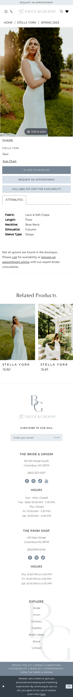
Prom (36, 614)
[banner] (36, 11)
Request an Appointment (36, 179)
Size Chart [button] (9, 161)
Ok (69, 686)
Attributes (14, 200)
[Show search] (61, 11)
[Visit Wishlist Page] (67, 11)
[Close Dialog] (3, 686)
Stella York (26, 22)
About (36, 641)
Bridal (36, 608)
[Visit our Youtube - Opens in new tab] (46, 481)
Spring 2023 (50, 22)
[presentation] (17, 332)
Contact (37, 647)
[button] (6, 11)
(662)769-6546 (36, 549)
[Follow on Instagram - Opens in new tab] (36, 558)
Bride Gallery (36, 634)
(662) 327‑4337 (36, 472)
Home (8, 22)
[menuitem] (6, 11)
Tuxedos (36, 628)
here (42, 694)
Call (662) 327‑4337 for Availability (36, 189)
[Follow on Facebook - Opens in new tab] (30, 558)
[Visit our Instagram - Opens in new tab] (33, 481)
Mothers (36, 621)
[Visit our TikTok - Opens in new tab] (40, 481)
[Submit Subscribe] (57, 437)
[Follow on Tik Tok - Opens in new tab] (43, 558)
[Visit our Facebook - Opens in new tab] (27, 481)
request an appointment (36, 2)
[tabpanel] (36, 82)
